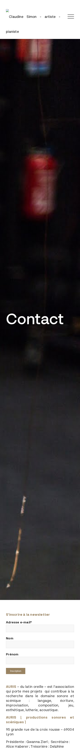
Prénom (12, 654)
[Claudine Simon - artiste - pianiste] (33, 22)
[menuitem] (69, 16)
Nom (9, 638)
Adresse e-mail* (19, 622)
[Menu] (69, 16)
